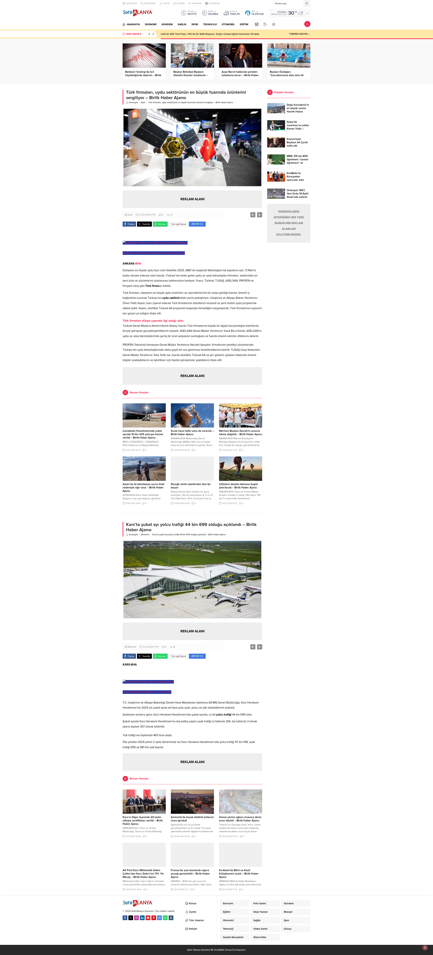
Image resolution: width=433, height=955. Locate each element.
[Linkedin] (142, 917)
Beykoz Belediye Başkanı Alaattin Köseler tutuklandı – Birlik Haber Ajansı (190, 75)
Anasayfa (133, 102)
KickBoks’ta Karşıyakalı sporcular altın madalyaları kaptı (297, 178)
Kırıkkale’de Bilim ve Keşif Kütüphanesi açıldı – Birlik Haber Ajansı (239, 874)
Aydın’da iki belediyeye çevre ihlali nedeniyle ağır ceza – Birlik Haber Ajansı (143, 487)
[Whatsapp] (165, 917)
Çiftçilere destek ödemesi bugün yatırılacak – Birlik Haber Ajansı (238, 485)
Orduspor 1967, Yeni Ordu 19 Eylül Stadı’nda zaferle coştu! (297, 195)
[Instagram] (136, 917)
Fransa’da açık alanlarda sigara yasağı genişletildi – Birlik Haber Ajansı (190, 874)
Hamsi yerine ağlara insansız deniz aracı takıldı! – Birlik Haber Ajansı (240, 818)
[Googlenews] (159, 917)
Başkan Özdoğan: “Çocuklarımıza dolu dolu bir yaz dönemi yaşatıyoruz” (287, 75)
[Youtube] (148, 917)
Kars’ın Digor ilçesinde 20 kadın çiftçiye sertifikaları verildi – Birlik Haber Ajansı (143, 820)
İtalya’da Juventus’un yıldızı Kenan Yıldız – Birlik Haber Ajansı (298, 127)
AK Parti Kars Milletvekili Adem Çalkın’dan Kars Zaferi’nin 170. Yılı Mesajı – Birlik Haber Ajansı (143, 874)
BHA (138, 263)
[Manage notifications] (425, 947)
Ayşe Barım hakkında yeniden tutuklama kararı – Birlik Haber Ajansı (240, 75)
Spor (143, 102)
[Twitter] (130, 917)
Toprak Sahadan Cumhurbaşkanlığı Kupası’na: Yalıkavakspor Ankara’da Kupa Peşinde (209, 34)
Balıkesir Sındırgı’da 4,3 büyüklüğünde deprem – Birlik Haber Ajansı (143, 75)
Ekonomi (145, 534)
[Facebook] (125, 917)
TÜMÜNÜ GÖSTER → (299, 34)
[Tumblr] (171, 917)
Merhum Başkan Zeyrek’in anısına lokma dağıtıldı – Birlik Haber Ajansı (240, 432)
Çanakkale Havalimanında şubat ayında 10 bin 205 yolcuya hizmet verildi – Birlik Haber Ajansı (143, 434)
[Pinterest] (153, 917)
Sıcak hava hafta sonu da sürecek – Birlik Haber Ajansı (192, 432)
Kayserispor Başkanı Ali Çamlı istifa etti (297, 142)
